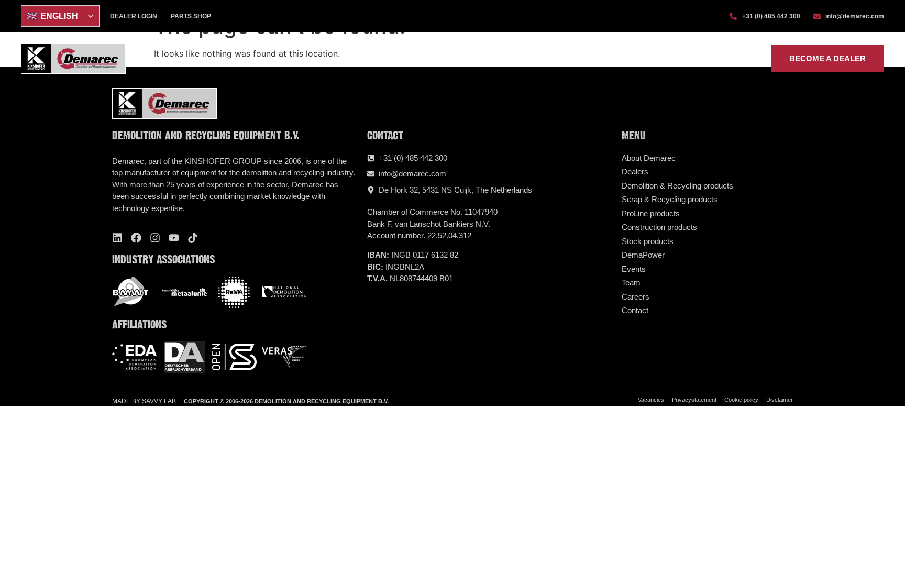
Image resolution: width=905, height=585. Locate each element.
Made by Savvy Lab (144, 401)
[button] (455, 58)
